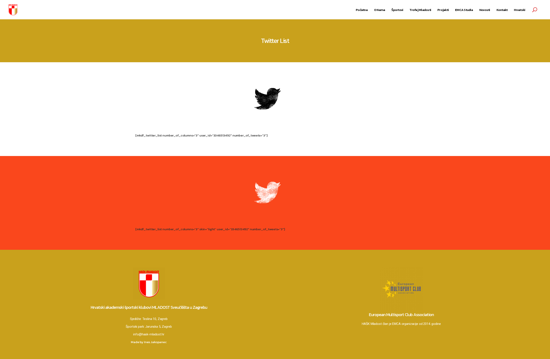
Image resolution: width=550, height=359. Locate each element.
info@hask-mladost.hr (148, 334)
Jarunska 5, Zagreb (158, 327)
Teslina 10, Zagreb (155, 319)
